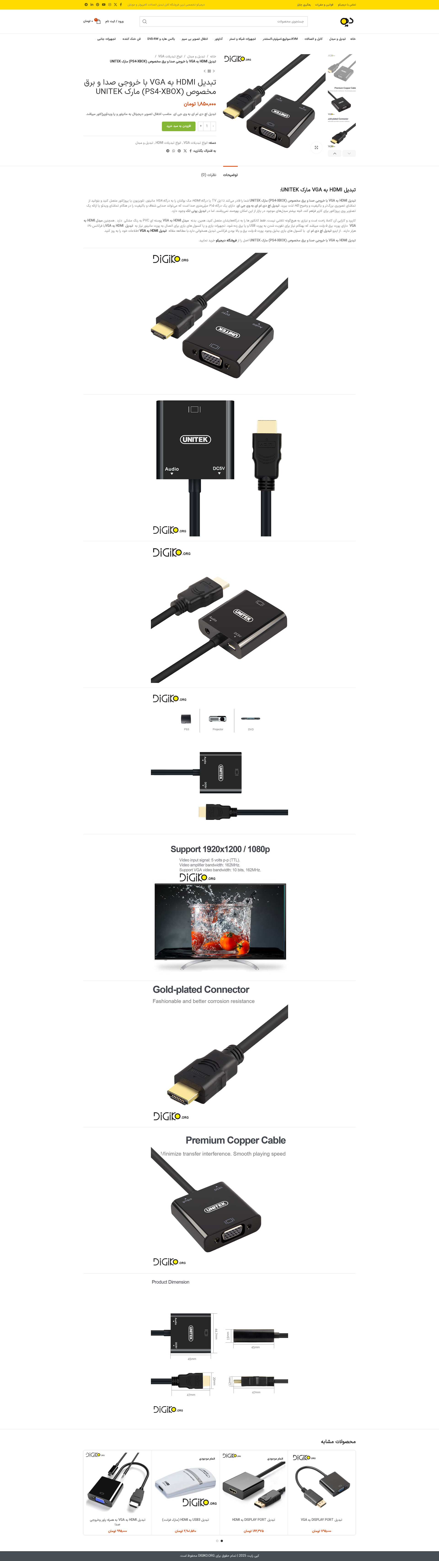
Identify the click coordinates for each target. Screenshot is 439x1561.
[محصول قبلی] (213, 71)
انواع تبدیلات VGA (170, 56)
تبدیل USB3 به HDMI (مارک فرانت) (185, 1520)
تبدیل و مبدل (196, 56)
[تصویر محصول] (253, 1484)
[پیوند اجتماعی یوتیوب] (104, 5)
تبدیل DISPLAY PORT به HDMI (253, 1520)
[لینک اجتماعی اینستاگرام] (109, 5)
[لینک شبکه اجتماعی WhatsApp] (173, 151)
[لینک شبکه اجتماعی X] (115, 5)
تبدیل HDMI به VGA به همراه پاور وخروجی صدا (117, 1522)
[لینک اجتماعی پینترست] (98, 5)
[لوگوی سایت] (340, 21)
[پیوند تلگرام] (86, 5)
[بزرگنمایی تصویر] (316, 147)
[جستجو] (144, 21)
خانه (213, 56)
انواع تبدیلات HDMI (168, 143)
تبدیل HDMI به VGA (153, 231)
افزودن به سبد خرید (178, 126)
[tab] (230, 173)
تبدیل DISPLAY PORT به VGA (321, 1520)
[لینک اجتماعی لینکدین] (92, 5)
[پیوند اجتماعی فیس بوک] (120, 5)
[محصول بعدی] (204, 71)
